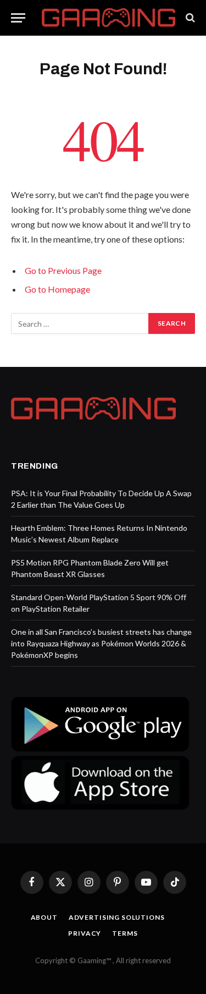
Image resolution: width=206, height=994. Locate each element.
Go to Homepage (57, 289)
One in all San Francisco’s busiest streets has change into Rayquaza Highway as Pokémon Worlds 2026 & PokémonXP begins (101, 643)
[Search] (189, 18)
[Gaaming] (108, 18)
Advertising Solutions (117, 917)
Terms (124, 933)
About (44, 917)
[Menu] (18, 18)
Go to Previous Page (63, 270)
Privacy (84, 933)
